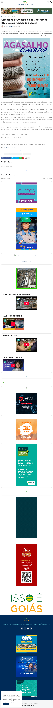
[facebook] (22, 628)
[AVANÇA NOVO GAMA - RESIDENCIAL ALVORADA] (26, 255)
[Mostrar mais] (28, 158)
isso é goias (20, 154)
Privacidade (35, 703)
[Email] (26, 158)
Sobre (25, 703)
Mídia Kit (30, 703)
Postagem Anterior (6, 178)
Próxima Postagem (47, 178)
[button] (2, 2)
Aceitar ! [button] (6, 704)
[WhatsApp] (20, 158)
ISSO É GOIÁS (30, 705)
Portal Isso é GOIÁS (26, 154)
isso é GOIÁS (13, 154)
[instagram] (31, 628)
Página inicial (4, 16)
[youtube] (28, 628)
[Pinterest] (23, 158)
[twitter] (25, 628)
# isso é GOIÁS (11, 16)
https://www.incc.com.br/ (9, 147)
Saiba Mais (12, 702)
